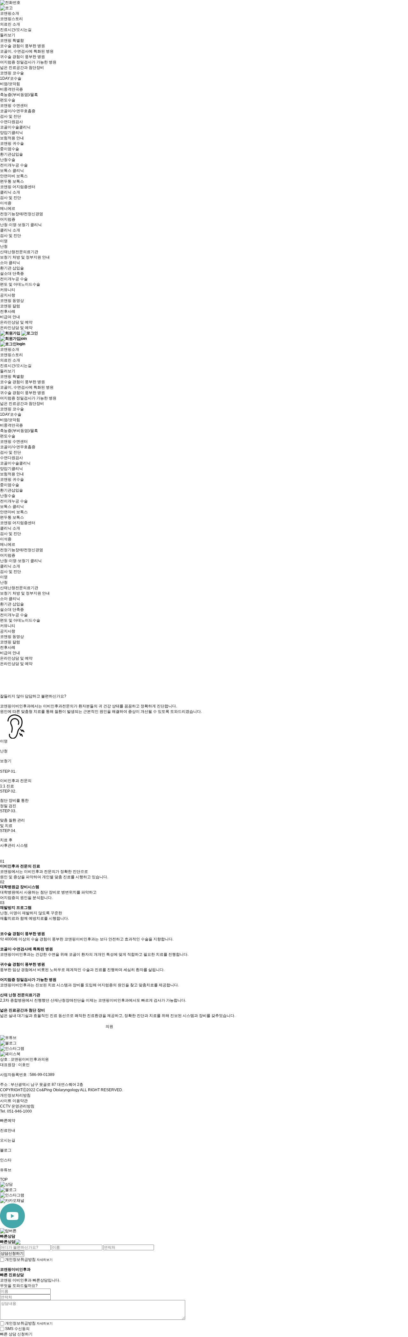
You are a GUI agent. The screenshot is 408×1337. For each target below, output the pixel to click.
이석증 (5, 203)
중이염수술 (9, 149)
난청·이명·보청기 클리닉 (21, 225)
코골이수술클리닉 (15, 127)
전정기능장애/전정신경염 (21, 214)
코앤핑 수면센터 (14, 105)
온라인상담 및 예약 (16, 322)
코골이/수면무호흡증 (17, 111)
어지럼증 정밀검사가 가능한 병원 (28, 62)
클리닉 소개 (10, 192)
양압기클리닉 (11, 132)
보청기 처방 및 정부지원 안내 (25, 257)
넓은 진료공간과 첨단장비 (22, 67)
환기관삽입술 (11, 154)
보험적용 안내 (12, 138)
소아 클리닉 (10, 262)
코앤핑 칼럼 (10, 306)
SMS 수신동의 (17, 1328)
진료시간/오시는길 (16, 29)
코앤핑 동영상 (12, 300)
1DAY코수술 (10, 78)
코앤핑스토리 (11, 19)
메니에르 (7, 208)
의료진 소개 (10, 24)
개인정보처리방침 (15, 1095)
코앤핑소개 (9, 13)
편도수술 (7, 100)
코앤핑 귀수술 (12, 143)
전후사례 (7, 311)
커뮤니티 (7, 290)
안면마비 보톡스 (14, 176)
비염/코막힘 (10, 84)
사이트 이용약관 (14, 1101)
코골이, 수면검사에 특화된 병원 (27, 51)
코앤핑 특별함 (12, 40)
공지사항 (7, 295)
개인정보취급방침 (29, 1259)
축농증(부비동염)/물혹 (19, 94)
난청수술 (7, 159)
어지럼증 (7, 219)
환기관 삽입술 (12, 268)
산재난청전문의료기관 (19, 252)
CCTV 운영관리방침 (17, 1106)
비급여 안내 (10, 317)
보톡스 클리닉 (12, 170)
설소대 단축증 (12, 273)
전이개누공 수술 (14, 165)
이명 (4, 241)
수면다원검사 (11, 122)
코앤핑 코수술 (12, 73)
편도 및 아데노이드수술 (20, 284)
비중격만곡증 (11, 89)
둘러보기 (7, 35)
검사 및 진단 (10, 116)
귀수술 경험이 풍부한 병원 (22, 57)
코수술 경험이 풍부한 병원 (22, 46)
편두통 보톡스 (12, 181)
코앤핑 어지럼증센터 (17, 187)
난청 (4, 246)
